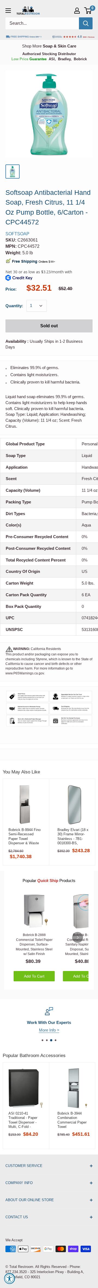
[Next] (77, 937)
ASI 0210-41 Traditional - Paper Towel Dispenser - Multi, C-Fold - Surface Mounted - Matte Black (23, 1120)
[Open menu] (8, 10)
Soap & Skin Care (59, 46)
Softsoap (17, 233)
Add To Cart (34, 976)
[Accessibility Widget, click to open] (9, 1278)
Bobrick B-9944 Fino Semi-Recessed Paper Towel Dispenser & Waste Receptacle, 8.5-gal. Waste (24, 836)
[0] (88, 10)
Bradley (64, 59)
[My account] (77, 11)
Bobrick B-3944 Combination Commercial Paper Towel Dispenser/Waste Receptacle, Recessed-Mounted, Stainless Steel (73, 1120)
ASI (52, 59)
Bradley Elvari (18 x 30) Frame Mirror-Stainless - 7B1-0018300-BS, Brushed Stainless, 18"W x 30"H (72, 836)
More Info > (60, 1030)
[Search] (86, 23)
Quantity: (14, 305)
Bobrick (80, 59)
